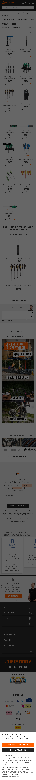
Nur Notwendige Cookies (18, 750)
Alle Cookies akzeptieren (16, 744)
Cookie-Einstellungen (16, 739)
